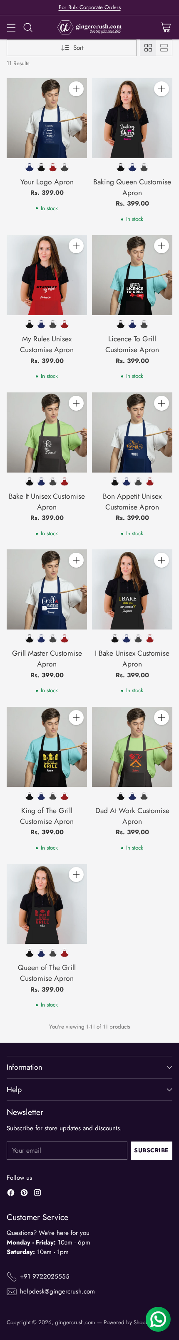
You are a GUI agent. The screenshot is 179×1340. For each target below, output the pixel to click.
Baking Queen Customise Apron (132, 187)
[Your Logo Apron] (47, 118)
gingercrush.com (75, 1322)
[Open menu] (11, 27)
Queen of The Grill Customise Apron (47, 973)
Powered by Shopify (128, 1322)
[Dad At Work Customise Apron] (132, 747)
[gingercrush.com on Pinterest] (24, 1194)
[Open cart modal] (165, 27)
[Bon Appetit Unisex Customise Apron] (132, 432)
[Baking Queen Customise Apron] (132, 118)
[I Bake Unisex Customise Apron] (132, 589)
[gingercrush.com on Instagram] (37, 1194)
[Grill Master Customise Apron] (47, 589)
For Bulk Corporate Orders (90, 7)
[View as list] (164, 48)
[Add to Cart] (76, 88)
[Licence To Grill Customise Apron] (132, 275)
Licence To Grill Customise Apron (132, 344)
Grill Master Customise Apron (47, 658)
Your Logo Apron (47, 181)
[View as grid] (148, 48)
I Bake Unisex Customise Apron (132, 658)
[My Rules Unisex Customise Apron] (47, 275)
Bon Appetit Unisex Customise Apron (132, 501)
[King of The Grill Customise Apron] (47, 747)
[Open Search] (27, 27)
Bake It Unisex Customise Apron (47, 501)
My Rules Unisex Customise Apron (47, 344)
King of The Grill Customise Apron (47, 816)
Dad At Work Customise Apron (132, 816)
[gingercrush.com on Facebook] (11, 1194)
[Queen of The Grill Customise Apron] (47, 904)
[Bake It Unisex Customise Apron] (47, 432)
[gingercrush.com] (89, 27)
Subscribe (151, 1150)
